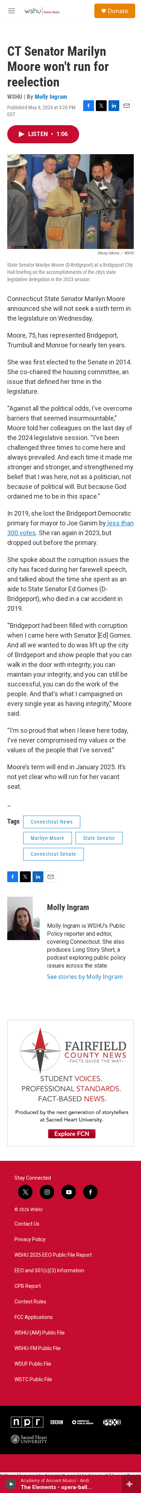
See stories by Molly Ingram (85, 977)
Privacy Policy (30, 1239)
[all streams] (131, 1484)
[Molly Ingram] (23, 918)
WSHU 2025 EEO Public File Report (53, 1255)
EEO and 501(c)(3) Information (49, 1270)
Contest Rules (30, 1301)
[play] (11, 1484)
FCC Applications (33, 1317)
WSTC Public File (33, 1379)
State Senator (99, 838)
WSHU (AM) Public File (39, 1333)
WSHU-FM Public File (37, 1348)
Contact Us (26, 1224)
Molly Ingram (51, 96)
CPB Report (27, 1286)
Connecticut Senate (53, 854)
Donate (118, 11)
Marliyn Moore (47, 838)
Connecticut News (52, 822)
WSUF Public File (32, 1364)
